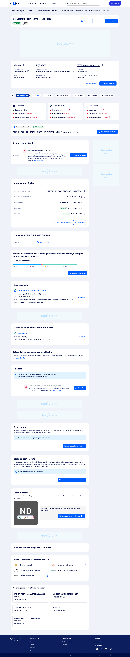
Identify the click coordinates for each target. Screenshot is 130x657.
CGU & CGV (79, 655)
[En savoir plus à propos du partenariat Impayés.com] (85, 565)
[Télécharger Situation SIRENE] (84, 208)
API (30, 650)
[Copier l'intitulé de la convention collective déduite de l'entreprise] (84, 197)
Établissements (64, 95)
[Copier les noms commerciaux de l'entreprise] (84, 202)
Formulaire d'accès (19, 358)
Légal (37, 95)
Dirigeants (80, 95)
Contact (49, 95)
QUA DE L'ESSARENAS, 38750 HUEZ (88, 66)
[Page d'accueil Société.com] (14, 3)
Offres (54, 3)
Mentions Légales (116, 655)
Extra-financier (109, 95)
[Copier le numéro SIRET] (28, 71)
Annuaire (31, 647)
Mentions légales (91, 83)
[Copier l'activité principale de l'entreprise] (84, 191)
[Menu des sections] (12, 95)
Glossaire (64, 644)
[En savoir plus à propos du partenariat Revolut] (47, 570)
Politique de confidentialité (103, 655)
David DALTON (82, 71)
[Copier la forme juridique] (53, 76)
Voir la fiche (81, 336)
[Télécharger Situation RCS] (84, 214)
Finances (94, 95)
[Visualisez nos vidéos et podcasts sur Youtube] (106, 649)
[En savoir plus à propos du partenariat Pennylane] (85, 570)
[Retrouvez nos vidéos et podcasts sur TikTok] (111, 649)
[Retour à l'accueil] (15, 639)
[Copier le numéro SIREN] (23, 65)
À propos (71, 655)
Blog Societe (98, 642)
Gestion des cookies (89, 655)
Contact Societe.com (68, 642)
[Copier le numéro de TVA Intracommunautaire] (26, 76)
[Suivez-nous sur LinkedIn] (97, 649)
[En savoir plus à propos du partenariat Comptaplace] (47, 576)
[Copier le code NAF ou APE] (73, 71)
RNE (83, 77)
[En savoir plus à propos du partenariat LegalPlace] (47, 565)
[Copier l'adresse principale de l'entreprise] (102, 65)
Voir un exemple (38, 160)
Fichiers (31, 644)
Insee (79, 77)
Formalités (43, 3)
